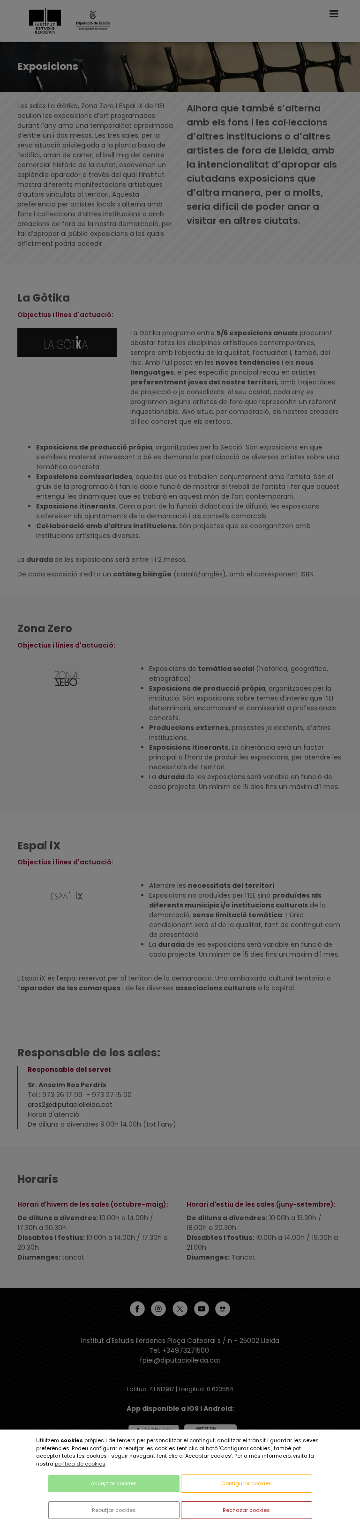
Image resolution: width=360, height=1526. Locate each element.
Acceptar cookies (114, 1483)
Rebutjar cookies (114, 1510)
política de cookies (80, 1463)
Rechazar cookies (246, 1510)
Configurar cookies (246, 1483)
